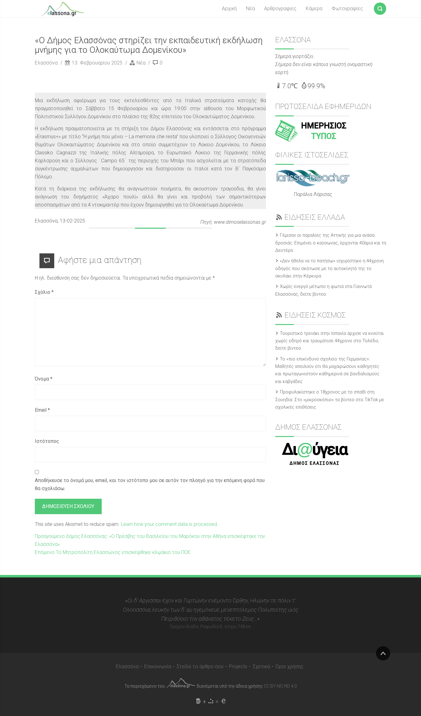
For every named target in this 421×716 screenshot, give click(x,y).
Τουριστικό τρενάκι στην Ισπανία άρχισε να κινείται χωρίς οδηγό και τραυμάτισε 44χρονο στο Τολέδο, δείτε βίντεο (329, 341)
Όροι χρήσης (290, 666)
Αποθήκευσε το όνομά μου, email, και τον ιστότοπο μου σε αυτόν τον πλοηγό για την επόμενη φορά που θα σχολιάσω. (150, 484)
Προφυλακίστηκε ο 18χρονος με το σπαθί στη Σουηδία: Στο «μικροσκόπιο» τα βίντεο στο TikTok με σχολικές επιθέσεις (329, 399)
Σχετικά (261, 666)
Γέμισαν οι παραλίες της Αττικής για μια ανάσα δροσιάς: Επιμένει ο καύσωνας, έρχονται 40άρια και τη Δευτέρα (330, 242)
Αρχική (229, 8)
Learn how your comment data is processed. (169, 524)
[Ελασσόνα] (62, 8)
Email (42, 410)
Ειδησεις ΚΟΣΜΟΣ (314, 315)
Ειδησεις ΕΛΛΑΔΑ (314, 217)
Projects (238, 666)
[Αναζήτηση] (380, 7)
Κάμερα (314, 8)
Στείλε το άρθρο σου (200, 666)
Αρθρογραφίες (280, 8)
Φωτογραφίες (347, 8)
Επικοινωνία (157, 666)
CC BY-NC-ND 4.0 (280, 686)
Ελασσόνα (47, 63)
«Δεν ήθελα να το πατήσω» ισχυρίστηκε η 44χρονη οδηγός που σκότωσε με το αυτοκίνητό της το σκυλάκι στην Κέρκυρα (329, 268)
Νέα (250, 8)
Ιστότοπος (47, 441)
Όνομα (43, 379)
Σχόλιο (44, 292)
